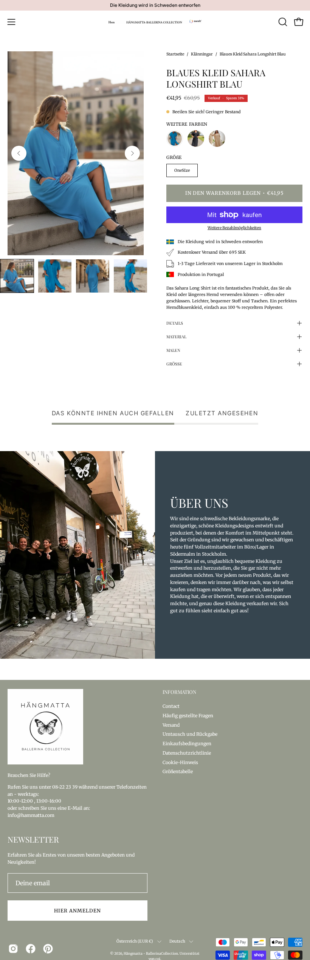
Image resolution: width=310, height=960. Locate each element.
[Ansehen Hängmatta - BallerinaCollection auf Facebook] (30, 948)
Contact (171, 706)
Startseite (175, 54)
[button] (282, 22)
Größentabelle (178, 771)
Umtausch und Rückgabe (190, 734)
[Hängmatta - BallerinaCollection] (155, 22)
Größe (174, 364)
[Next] (132, 153)
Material (176, 336)
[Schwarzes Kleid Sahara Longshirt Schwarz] (196, 138)
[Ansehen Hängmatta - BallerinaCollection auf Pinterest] (48, 948)
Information (179, 692)
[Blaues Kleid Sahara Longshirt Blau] (17, 276)
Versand (171, 724)
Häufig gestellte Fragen (188, 715)
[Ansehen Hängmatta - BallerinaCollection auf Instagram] (13, 948)
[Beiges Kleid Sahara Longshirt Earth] (217, 138)
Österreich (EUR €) (134, 941)
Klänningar (202, 54)
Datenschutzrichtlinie (187, 752)
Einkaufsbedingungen (187, 743)
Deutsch (177, 941)
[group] (155, 5)
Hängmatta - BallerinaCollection (151, 953)
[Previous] (18, 153)
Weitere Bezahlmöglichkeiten (234, 227)
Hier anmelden (77, 911)
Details (174, 323)
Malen (173, 350)
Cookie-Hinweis (180, 762)
